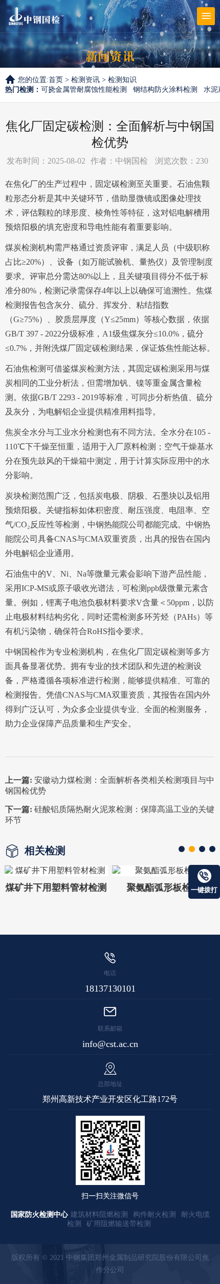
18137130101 (110, 988)
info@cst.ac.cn (110, 1044)
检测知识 (122, 80)
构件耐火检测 (154, 1214)
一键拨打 (204, 890)
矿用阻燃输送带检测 (118, 1224)
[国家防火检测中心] (36, 16)
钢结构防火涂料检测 (165, 89)
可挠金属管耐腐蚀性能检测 (84, 89)
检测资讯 (85, 80)
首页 (56, 80)
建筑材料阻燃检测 (99, 1214)
